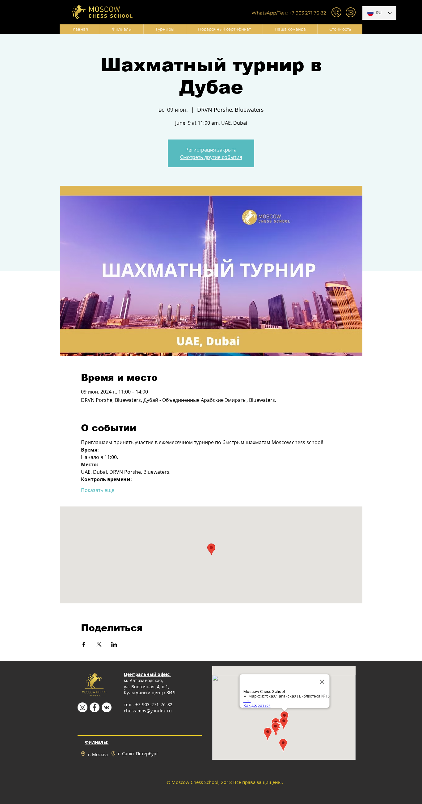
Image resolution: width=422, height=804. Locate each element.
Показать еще (97, 490)
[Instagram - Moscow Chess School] (82, 707)
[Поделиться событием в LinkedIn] (114, 644)
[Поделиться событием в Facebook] (84, 644)
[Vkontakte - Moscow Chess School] (107, 707)
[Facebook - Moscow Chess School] (94, 707)
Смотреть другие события (211, 157)
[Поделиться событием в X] (99, 644)
